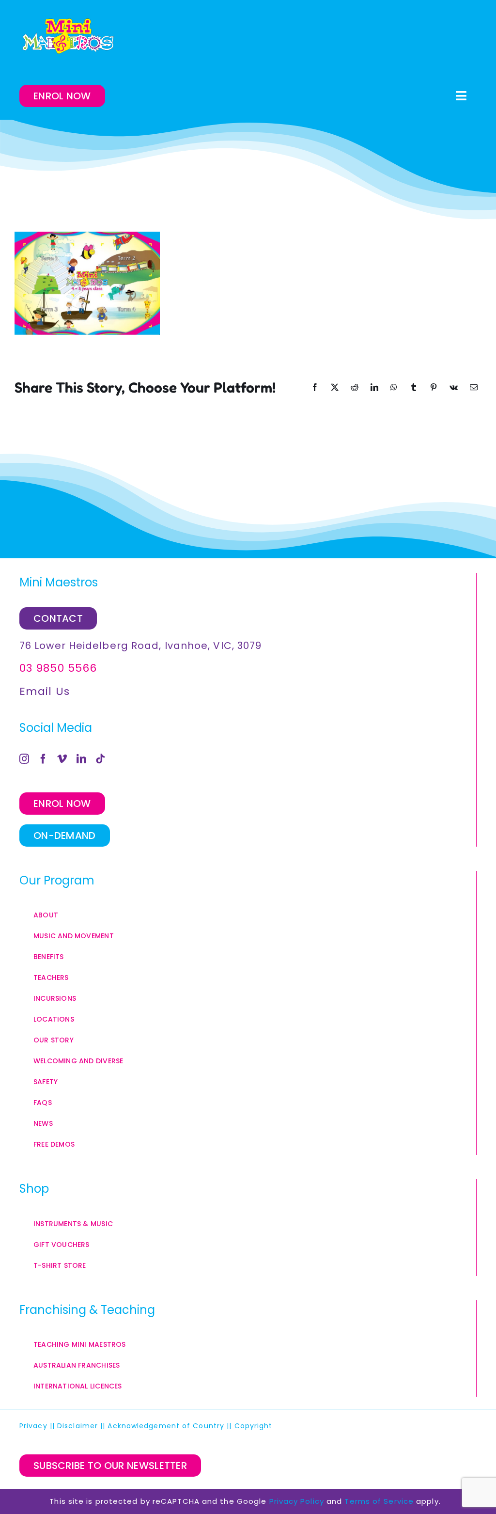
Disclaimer (77, 1426)
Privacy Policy (296, 1501)
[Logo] (67, 36)
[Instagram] (24, 759)
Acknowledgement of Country (166, 1426)
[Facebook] (43, 759)
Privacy (33, 1426)
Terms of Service (379, 1501)
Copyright (254, 1426)
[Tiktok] (100, 759)
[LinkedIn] (82, 759)
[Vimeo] (62, 759)
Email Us (44, 691)
